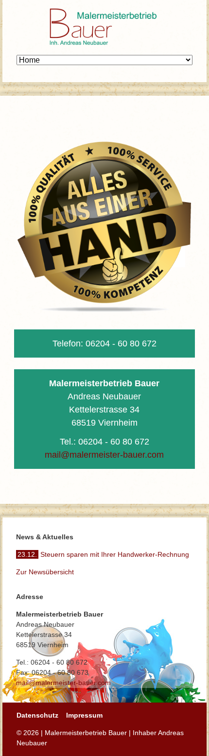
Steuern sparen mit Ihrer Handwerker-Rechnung (103, 554)
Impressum (84, 715)
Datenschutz (37, 715)
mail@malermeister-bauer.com (104, 455)
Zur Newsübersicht (45, 572)
